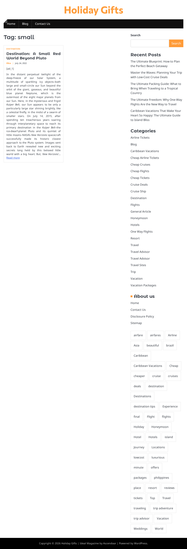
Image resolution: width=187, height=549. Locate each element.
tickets (138, 498)
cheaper (139, 376)
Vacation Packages (143, 285)
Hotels (135, 225)
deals (137, 386)
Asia (136, 345)
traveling (140, 508)
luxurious (158, 457)
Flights (135, 205)
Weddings (141, 529)
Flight (151, 417)
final (137, 417)
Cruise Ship (138, 191)
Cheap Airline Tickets (145, 158)
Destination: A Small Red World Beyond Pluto (33, 56)
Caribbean (141, 356)
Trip (133, 272)
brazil (170, 345)
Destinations (142, 396)
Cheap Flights (140, 171)
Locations (158, 447)
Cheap (173, 366)
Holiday (139, 427)
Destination (13, 49)
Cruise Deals (139, 185)
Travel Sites (138, 265)
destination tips (144, 406)
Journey (139, 447)
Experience (170, 406)
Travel (135, 245)
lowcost (139, 457)
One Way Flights (142, 232)
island (169, 437)
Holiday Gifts (93, 9)
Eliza (8, 63)
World (159, 529)
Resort (135, 238)
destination (156, 386)
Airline (172, 335)
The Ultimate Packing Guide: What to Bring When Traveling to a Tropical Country (156, 88)
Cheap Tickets (140, 178)
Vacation (137, 279)
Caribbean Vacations (145, 151)
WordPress (140, 543)
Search (135, 35)
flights (166, 417)
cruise (156, 376)
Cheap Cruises (140, 164)
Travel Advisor (140, 252)
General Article (141, 211)
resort (152, 488)
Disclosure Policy (142, 316)
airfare (138, 335)
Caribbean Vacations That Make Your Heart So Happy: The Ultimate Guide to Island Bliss (156, 115)
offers (155, 467)
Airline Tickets (140, 138)
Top (152, 498)
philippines (161, 478)
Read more (13, 157)
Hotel (137, 437)
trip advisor (142, 518)
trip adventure (163, 508)
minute (139, 467)
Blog (25, 24)
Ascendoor (109, 543)
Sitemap (136, 323)
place (137, 488)
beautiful (153, 345)
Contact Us (42, 24)
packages (140, 478)
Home (11, 24)
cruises (173, 376)
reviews (169, 488)
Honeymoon (139, 218)
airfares (155, 335)
